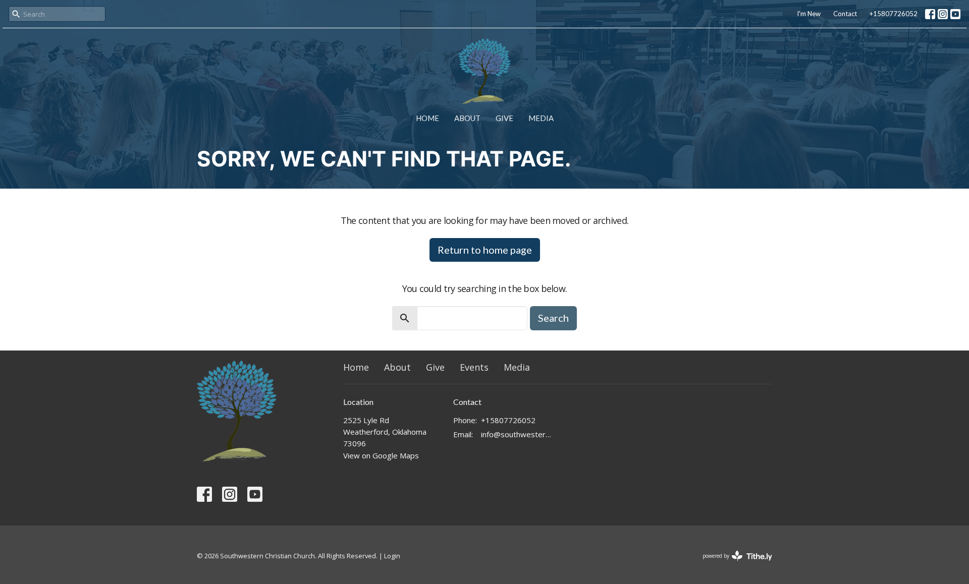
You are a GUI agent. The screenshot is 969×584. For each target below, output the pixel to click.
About (467, 118)
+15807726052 (894, 14)
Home (427, 118)
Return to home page (485, 250)
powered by (732, 564)
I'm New (809, 14)
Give (504, 118)
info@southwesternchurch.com (517, 434)
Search (553, 318)
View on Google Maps (381, 455)
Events (474, 367)
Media (541, 118)
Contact (845, 14)
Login (392, 555)
